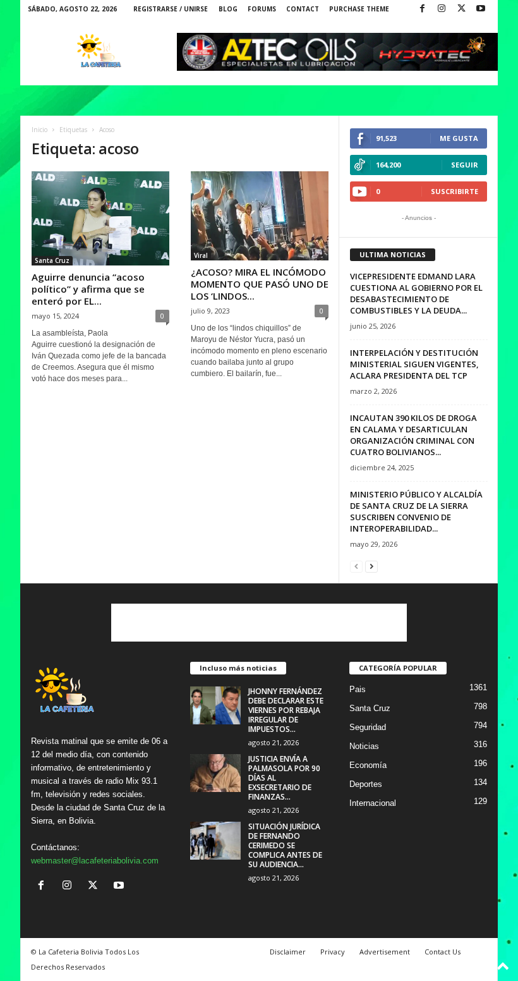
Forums (262, 8)
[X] (461, 9)
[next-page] (371, 566)
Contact (302, 8)
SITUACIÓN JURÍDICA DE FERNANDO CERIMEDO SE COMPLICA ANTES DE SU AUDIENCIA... (285, 845)
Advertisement (384, 951)
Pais (357, 689)
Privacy (332, 951)
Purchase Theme (359, 8)
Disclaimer (288, 951)
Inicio (39, 129)
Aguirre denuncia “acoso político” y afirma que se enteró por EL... (88, 289)
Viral (201, 255)
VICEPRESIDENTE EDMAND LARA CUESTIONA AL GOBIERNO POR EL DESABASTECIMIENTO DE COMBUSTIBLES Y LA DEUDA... (416, 293)
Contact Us (443, 951)
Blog (228, 8)
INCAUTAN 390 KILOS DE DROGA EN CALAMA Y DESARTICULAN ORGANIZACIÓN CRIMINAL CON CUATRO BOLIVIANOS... (413, 435)
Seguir (464, 164)
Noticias (364, 746)
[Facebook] (422, 9)
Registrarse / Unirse (170, 8)
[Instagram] (441, 9)
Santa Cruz (52, 260)
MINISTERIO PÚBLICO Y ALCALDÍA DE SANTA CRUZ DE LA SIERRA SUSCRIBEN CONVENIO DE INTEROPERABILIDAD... (416, 511)
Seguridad (367, 727)
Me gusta (459, 138)
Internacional (372, 803)
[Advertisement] (259, 623)
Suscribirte (454, 191)
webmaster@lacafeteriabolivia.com (95, 860)
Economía (368, 765)
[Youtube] (480, 9)
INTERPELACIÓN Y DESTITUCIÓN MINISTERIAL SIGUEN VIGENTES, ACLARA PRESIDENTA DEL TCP (414, 364)
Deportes (365, 784)
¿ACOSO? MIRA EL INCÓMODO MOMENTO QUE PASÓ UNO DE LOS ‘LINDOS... (259, 283)
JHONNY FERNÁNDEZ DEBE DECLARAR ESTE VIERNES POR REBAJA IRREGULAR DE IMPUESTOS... (285, 710)
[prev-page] (356, 566)
